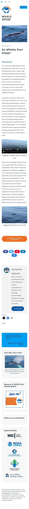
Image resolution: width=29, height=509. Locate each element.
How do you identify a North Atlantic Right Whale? (14, 336)
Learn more (18, 309)
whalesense (6, 46)
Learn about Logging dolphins (14, 239)
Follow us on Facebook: (14, 418)
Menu (24, 7)
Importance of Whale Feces (15, 344)
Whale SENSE (7, 18)
